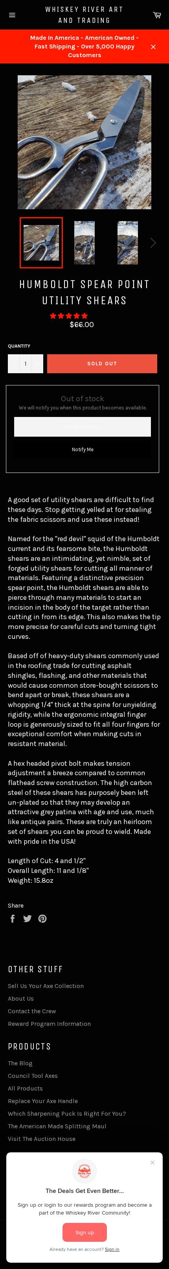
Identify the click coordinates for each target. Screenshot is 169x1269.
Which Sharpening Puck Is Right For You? (67, 1113)
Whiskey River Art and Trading (84, 15)
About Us (21, 998)
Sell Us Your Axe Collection (46, 986)
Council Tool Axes (33, 1075)
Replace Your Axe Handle (43, 1101)
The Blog (20, 1063)
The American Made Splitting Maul (57, 1126)
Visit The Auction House (41, 1138)
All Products (25, 1088)
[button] (69, 316)
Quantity (19, 346)
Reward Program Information (49, 1023)
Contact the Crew (32, 1011)
